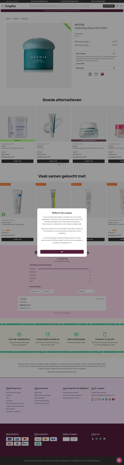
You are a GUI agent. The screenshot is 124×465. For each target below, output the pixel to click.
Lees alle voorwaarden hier (62, 242)
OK (62, 252)
